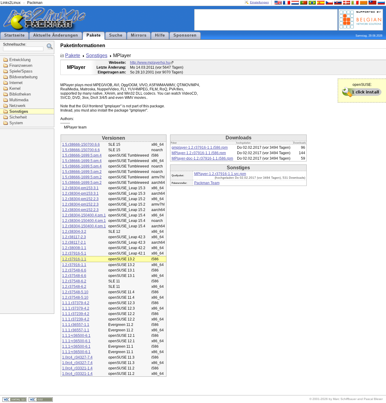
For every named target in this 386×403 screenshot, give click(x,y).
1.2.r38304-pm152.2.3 (80, 199)
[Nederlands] (294, 2)
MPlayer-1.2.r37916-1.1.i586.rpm (199, 153)
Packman (35, 3)
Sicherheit (18, 117)
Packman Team (207, 183)
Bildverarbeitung (23, 77)
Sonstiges (18, 111)
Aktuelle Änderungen (55, 35)
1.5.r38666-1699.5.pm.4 (82, 155)
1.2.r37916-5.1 (74, 253)
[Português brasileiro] (311, 2)
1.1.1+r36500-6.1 (76, 335)
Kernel (15, 88)
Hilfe (160, 35)
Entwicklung (19, 59)
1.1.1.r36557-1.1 (75, 325)
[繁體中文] (371, 2)
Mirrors (139, 35)
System (16, 123)
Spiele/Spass (21, 71)
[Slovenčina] (337, 2)
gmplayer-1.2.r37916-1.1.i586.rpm (200, 147)
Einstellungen (259, 2)
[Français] (286, 2)
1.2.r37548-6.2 (74, 281)
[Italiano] (354, 2)
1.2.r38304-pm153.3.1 (80, 188)
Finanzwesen (20, 65)
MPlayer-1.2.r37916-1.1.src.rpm (220, 174)
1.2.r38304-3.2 (74, 231)
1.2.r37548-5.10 (75, 292)
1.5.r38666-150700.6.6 (81, 144)
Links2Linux (11, 3)
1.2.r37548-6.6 (74, 270)
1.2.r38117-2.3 (74, 237)
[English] (277, 2)
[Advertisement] (266, 19)
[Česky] (328, 2)
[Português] (303, 2)
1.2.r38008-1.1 (74, 248)
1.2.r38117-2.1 (74, 242)
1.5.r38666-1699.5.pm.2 (82, 172)
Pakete (94, 35)
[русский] (380, 2)
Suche (115, 35)
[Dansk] (346, 2)
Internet (16, 82)
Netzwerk (17, 105)
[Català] (363, 2)
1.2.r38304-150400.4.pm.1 (84, 215)
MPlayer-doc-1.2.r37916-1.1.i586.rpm (202, 158)
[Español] (320, 2)
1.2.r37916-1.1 (74, 259)
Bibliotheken (20, 94)
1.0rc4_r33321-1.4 (77, 368)
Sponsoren (185, 35)
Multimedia (18, 100)
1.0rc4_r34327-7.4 (77, 357)
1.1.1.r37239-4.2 (75, 314)
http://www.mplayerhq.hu (150, 62)
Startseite (14, 35)
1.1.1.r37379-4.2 (75, 303)
